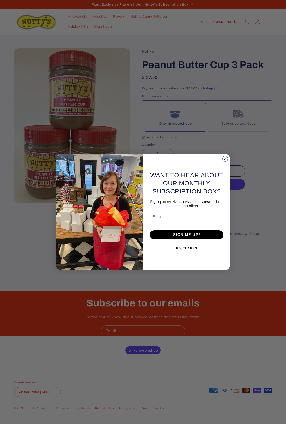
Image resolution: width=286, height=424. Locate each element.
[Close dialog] (225, 158)
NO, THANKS (186, 248)
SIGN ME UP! (186, 235)
